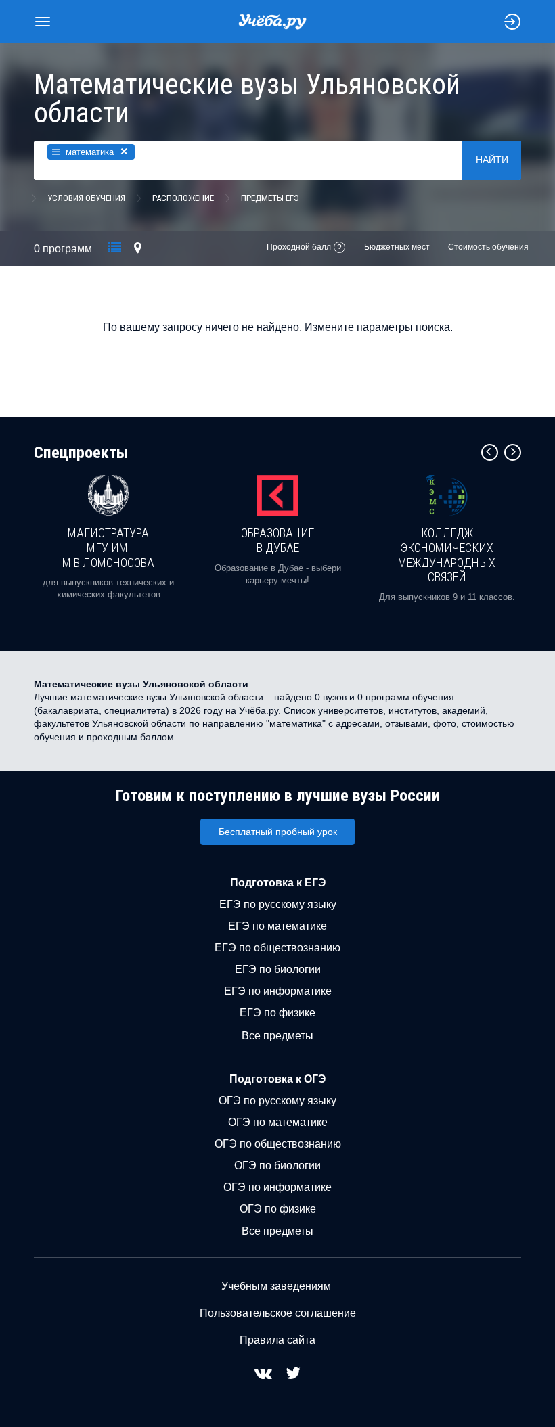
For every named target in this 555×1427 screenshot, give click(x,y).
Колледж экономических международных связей (446, 555)
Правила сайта (277, 1340)
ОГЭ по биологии (277, 1165)
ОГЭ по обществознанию (278, 1144)
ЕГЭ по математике (277, 926)
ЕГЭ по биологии (278, 969)
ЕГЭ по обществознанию (277, 947)
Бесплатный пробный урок (278, 831)
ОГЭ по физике (278, 1209)
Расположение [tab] (183, 198)
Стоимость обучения (488, 247)
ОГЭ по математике (278, 1122)
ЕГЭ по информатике (278, 991)
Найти (492, 159)
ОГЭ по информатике (277, 1187)
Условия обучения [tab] (86, 198)
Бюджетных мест (397, 247)
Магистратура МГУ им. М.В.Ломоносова (108, 547)
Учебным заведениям (276, 1286)
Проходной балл (299, 247)
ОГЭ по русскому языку (277, 1100)
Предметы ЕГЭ (270, 198)
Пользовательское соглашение (278, 1313)
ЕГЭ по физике (277, 1012)
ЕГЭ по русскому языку (277, 904)
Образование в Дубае (277, 540)
